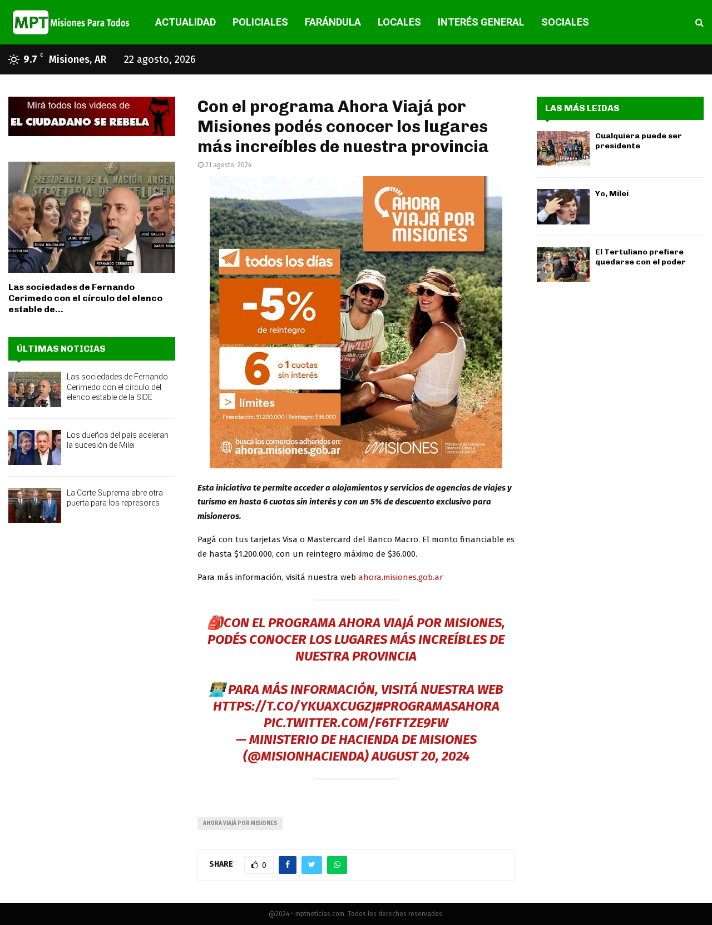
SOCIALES (565, 22)
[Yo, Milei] (563, 206)
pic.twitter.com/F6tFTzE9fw (356, 723)
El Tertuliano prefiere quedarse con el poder (640, 257)
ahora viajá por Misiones (240, 823)
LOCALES (399, 22)
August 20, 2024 (420, 756)
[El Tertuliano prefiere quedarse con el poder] (563, 264)
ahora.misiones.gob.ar (400, 577)
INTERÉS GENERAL (481, 22)
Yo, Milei (612, 193)
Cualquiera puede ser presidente (638, 141)
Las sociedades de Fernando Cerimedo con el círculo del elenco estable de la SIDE (117, 386)
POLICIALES (260, 22)
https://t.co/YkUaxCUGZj (294, 706)
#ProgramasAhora (437, 706)
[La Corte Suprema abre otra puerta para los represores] (34, 505)
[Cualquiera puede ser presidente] (563, 148)
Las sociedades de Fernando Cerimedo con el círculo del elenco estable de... (85, 298)
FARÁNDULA (333, 22)
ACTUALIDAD (185, 22)
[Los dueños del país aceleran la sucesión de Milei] (34, 447)
